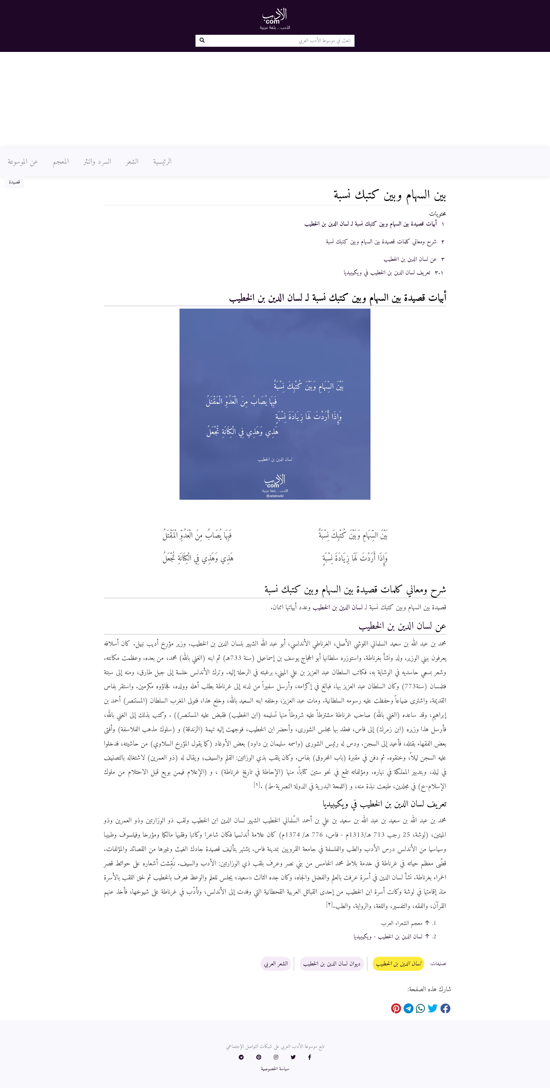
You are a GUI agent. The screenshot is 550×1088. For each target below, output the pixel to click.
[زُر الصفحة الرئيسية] (275, 18)
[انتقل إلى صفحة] (201, 41)
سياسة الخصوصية (275, 1068)
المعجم (61, 161)
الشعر (132, 161)
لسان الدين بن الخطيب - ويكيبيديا (388, 936)
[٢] (329, 904)
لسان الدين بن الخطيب (266, 298)
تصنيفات (438, 964)
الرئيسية (162, 161)
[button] (309, 1058)
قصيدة (14, 182)
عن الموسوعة (23, 161)
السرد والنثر (97, 161)
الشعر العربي (276, 963)
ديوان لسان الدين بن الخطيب (332, 963)
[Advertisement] (275, 99)
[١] (256, 784)
